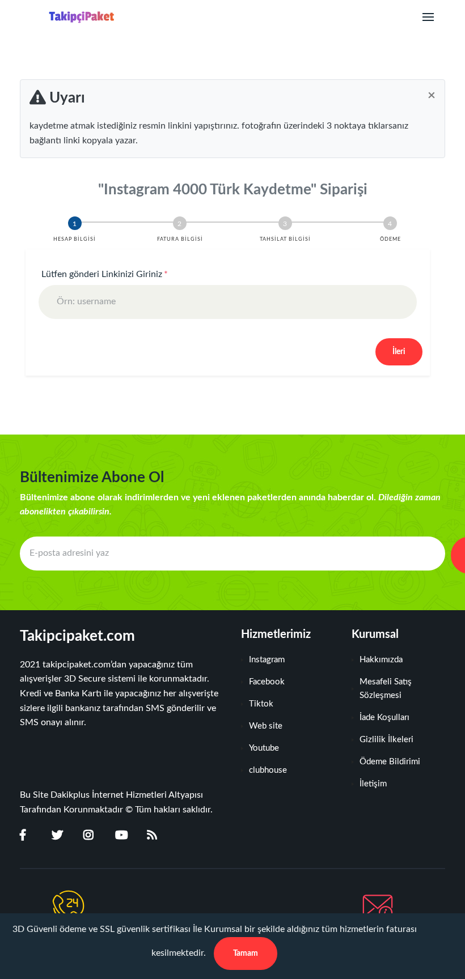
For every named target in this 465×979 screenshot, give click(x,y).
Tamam (245, 953)
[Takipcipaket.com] (71, 17)
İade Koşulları (384, 717)
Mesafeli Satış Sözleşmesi (386, 689)
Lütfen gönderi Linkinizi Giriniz (104, 274)
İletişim (373, 784)
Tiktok (261, 704)
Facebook (267, 682)
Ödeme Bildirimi (390, 761)
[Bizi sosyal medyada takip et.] (30, 835)
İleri (398, 352)
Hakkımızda (381, 659)
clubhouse (268, 770)
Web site (265, 726)
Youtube (264, 748)
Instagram (267, 659)
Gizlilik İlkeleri (386, 739)
